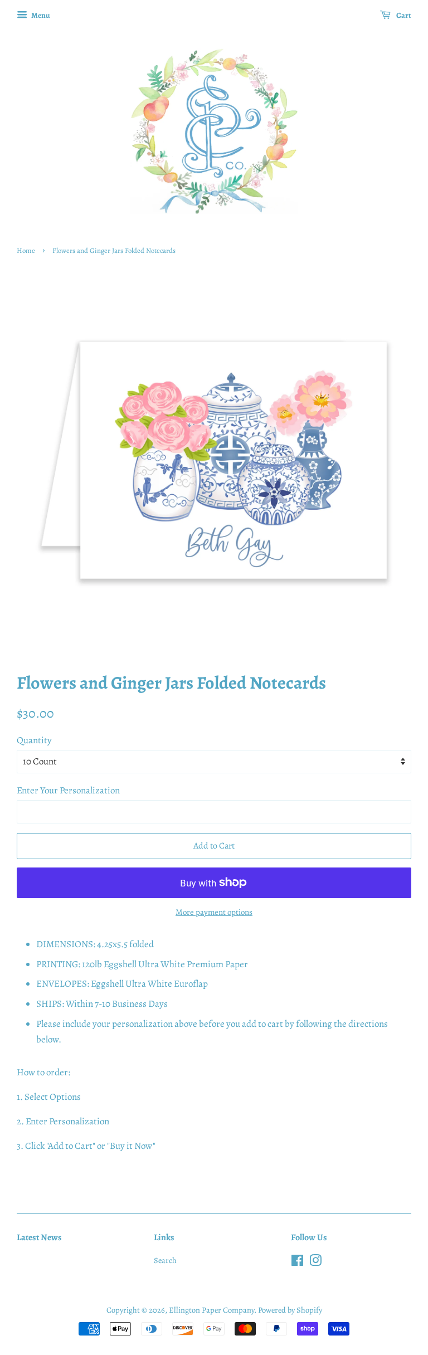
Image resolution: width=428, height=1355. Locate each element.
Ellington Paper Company (211, 1309)
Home (26, 250)
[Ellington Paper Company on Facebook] (297, 1262)
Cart (403, 15)
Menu (40, 15)
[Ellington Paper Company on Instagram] (315, 1262)
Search (165, 1260)
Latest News (39, 1237)
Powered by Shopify (290, 1309)
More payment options (214, 912)
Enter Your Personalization (68, 790)
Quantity (34, 740)
